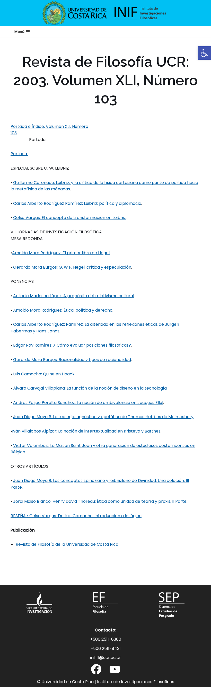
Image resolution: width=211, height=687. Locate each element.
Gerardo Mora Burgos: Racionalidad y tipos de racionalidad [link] (72, 360)
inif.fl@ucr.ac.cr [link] (105, 657)
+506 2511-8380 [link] (105, 639)
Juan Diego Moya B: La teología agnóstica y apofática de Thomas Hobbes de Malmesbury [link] (103, 417)
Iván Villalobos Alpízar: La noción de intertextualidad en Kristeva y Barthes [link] (86, 431)
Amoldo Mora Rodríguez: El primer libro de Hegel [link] (61, 253)
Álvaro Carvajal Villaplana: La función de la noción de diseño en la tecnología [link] (90, 388)
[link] (204, 53)
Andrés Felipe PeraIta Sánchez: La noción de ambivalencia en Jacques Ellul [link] (88, 403)
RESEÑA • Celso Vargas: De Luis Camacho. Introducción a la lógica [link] (76, 516)
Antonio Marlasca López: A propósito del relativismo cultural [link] (73, 296)
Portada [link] (19, 154)
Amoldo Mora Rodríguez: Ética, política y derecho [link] (62, 310)
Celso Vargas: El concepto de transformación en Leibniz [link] (69, 218)
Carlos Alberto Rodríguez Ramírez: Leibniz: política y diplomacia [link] (77, 203)
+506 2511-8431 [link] (106, 648)
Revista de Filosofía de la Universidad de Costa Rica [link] (67, 544)
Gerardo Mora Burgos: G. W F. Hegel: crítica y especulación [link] (72, 267)
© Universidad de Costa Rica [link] (65, 682)
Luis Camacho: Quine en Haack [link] (44, 374)
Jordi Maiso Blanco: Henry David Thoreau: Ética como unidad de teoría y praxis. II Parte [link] (100, 501)
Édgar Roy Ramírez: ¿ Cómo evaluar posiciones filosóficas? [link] (72, 345)
